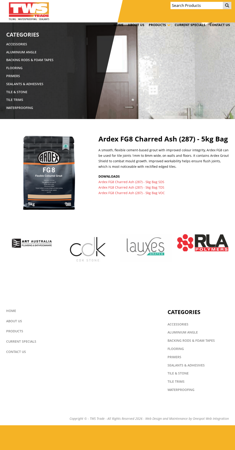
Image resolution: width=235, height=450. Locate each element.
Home (118, 25)
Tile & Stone (16, 92)
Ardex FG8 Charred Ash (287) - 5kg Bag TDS (131, 187)
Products (157, 25)
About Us (136, 25)
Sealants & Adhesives (24, 84)
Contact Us (220, 25)
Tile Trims (14, 100)
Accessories (16, 44)
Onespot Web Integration (211, 418)
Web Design (153, 418)
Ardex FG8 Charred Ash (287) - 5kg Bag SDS (131, 182)
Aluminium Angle (21, 52)
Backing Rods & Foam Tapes (29, 60)
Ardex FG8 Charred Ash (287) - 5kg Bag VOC (131, 193)
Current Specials (190, 25)
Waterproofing (19, 108)
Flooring (14, 68)
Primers (13, 76)
